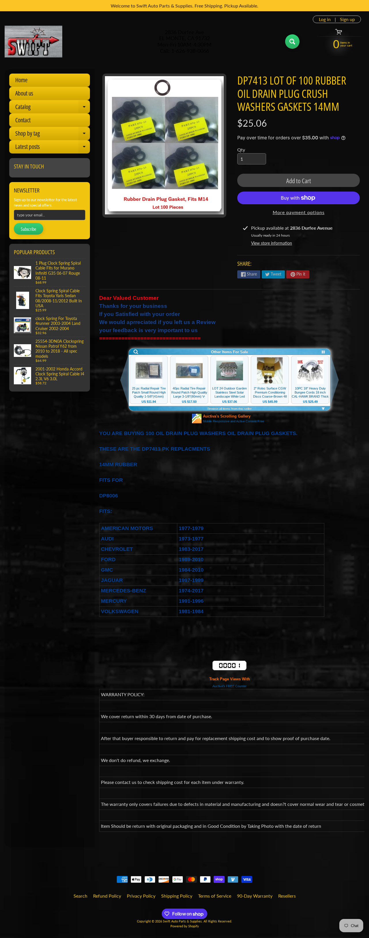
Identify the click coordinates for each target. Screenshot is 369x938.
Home (21, 80)
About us (24, 93)
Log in (325, 19)
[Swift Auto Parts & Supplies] (33, 41)
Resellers (287, 895)
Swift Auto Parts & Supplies (182, 921)
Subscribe (28, 229)
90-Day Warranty (254, 895)
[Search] (292, 41)
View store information (271, 243)
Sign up (347, 19)
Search (80, 895)
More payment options (299, 212)
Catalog (52, 108)
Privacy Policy (141, 895)
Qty (241, 149)
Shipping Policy (176, 895)
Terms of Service (214, 895)
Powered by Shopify (184, 926)
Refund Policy (107, 895)
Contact (23, 120)
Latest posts (52, 148)
